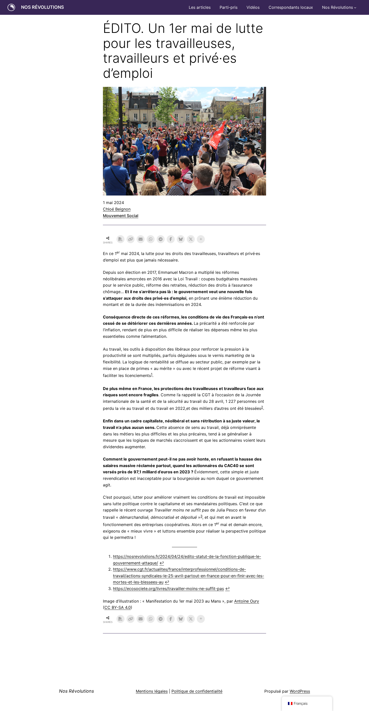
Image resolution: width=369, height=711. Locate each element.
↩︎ (161, 562)
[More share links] (201, 239)
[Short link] (131, 239)
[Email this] (141, 239)
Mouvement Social (120, 215)
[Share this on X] (191, 239)
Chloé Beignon (117, 209)
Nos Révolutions (42, 7)
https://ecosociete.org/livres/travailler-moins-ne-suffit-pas (168, 588)
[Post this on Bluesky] (181, 239)
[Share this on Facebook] (171, 239)
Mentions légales (152, 691)
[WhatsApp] (151, 239)
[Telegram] (161, 239)
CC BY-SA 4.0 (117, 607)
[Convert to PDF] (120, 239)
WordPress (300, 691)
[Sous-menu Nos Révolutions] (355, 7)
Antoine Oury (246, 601)
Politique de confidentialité (196, 691)
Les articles (200, 7)
